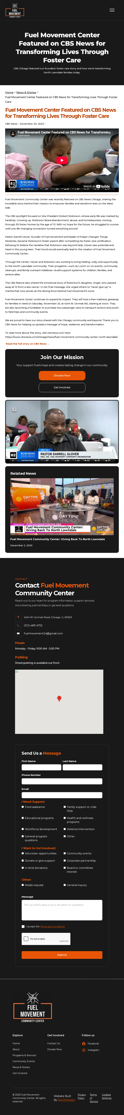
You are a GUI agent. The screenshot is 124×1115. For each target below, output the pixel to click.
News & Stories (21, 1067)
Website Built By (64, 1098)
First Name (29, 761)
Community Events (24, 1061)
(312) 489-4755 (33, 625)
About (16, 1049)
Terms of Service (94, 1098)
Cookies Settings (106, 1096)
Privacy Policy (82, 1096)
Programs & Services (24, 1055)
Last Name (69, 761)
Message (27, 896)
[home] (15, 10)
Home (16, 1043)
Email (25, 789)
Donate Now (62, 375)
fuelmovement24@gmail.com (43, 633)
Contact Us (53, 1043)
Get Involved (62, 387)
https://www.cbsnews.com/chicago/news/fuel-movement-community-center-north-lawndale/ (61, 337)
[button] (111, 10)
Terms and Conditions (52, 926)
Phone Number (31, 775)
